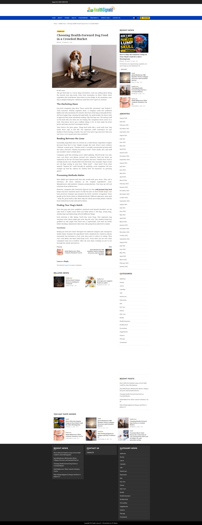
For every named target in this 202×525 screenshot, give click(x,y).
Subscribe (146, 18)
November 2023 (124, 194)
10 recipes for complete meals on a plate (104, 282)
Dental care (134, 98)
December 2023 (124, 190)
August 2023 (123, 204)
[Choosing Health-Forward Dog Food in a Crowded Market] (125, 90)
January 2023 (124, 225)
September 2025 (125, 132)
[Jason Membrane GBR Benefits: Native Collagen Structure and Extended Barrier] (125, 77)
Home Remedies (83, 18)
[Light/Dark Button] (134, 18)
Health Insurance (125, 321)
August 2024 (123, 163)
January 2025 (124, 153)
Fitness (67, 18)
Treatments (94, 18)
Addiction (123, 279)
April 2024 (123, 177)
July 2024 (122, 166)
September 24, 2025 (104, 439)
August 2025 (123, 135)
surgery (122, 335)
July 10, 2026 (136, 82)
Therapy (122, 339)
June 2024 (123, 170)
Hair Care (123, 314)
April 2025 (123, 149)
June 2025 (123, 142)
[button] (138, 17)
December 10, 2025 (137, 106)
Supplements (124, 332)
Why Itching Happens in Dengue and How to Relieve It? (106, 435)
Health (74, 18)
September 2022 (125, 239)
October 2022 (124, 235)
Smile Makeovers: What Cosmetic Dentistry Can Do (139, 102)
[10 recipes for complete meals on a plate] (90, 281)
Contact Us (116, 18)
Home (53, 18)
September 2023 (125, 201)
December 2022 (124, 228)
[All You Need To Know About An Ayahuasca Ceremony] (59, 281)
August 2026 (123, 118)
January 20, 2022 (102, 285)
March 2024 (123, 180)
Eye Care (122, 307)
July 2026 (122, 122)
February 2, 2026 (68, 42)
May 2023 (122, 215)
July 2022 (122, 246)
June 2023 (123, 211)
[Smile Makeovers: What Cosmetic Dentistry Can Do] (125, 102)
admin (59, 42)
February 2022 (124, 263)
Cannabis (122, 289)
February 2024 (124, 184)
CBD (121, 293)
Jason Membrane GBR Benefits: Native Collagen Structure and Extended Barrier (140, 77)
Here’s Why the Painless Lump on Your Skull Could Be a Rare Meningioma (133, 56)
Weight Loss (105, 18)
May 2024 (122, 173)
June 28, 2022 (70, 285)
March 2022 (123, 259)
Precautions (123, 328)
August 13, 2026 (130, 61)
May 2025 (122, 146)
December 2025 (124, 128)
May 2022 (122, 253)
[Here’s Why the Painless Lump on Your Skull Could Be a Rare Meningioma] (134, 43)
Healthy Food (60, 31)
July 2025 (122, 139)
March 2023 (123, 222)
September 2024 (125, 159)
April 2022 (123, 256)
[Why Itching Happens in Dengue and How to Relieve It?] (91, 435)
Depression (123, 300)
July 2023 (122, 208)
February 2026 (124, 125)
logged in (67, 265)
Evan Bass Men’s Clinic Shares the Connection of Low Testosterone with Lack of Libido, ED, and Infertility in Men (139, 436)
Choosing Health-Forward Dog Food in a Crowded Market (139, 90)
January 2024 (124, 187)
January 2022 (124, 266)
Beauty (60, 18)
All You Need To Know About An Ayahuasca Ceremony (73, 282)
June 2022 (123, 249)
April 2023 (123, 218)
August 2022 (123, 242)
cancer (122, 286)
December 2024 (124, 156)
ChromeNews (106, 523)
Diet (121, 303)
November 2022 (124, 232)
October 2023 (124, 197)
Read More (124, 69)
